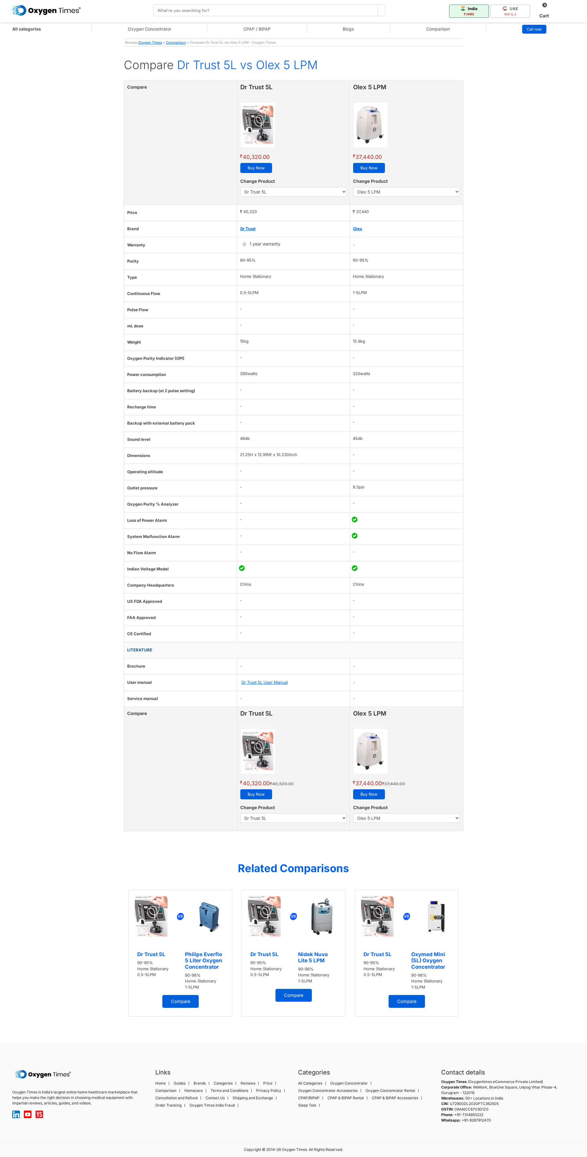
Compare (180, 1001)
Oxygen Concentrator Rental (390, 1090)
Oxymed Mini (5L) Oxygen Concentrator (428, 960)
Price (267, 1083)
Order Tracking (168, 1105)
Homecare (193, 1090)
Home (160, 1083)
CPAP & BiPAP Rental (345, 1098)
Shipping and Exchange (253, 1098)
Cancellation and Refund (176, 1098)
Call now (534, 29)
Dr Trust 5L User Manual (265, 682)
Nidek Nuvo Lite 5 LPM (313, 957)
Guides (180, 1083)
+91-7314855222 (468, 1114)
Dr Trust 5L (151, 954)
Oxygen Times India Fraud (212, 1105)
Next (469, 957)
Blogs (348, 28)
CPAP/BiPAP (308, 1098)
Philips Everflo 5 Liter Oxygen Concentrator (203, 960)
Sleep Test (307, 1105)
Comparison (438, 28)
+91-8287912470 (476, 1120)
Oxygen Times (150, 42)
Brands (200, 1083)
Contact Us (215, 1098)
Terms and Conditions (229, 1090)
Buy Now (256, 167)
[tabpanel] (180, 953)
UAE (511, 11)
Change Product (257, 181)
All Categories (310, 1083)
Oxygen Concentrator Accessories (328, 1090)
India (471, 11)
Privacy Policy (268, 1090)
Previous (118, 957)
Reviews (248, 1083)
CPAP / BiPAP (257, 28)
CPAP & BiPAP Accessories (395, 1098)
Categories (223, 1083)
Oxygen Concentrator (149, 28)
